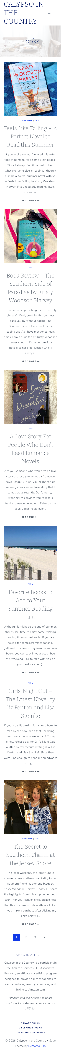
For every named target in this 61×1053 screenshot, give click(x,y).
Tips (36, 120)
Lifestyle (27, 120)
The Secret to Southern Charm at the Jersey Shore (30, 854)
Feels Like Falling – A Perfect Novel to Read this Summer (30, 136)
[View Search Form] (55, 13)
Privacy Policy (30, 1023)
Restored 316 (37, 1046)
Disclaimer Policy (30, 1028)
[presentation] (30, 89)
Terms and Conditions (30, 1032)
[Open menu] (49, 12)
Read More (30, 200)
